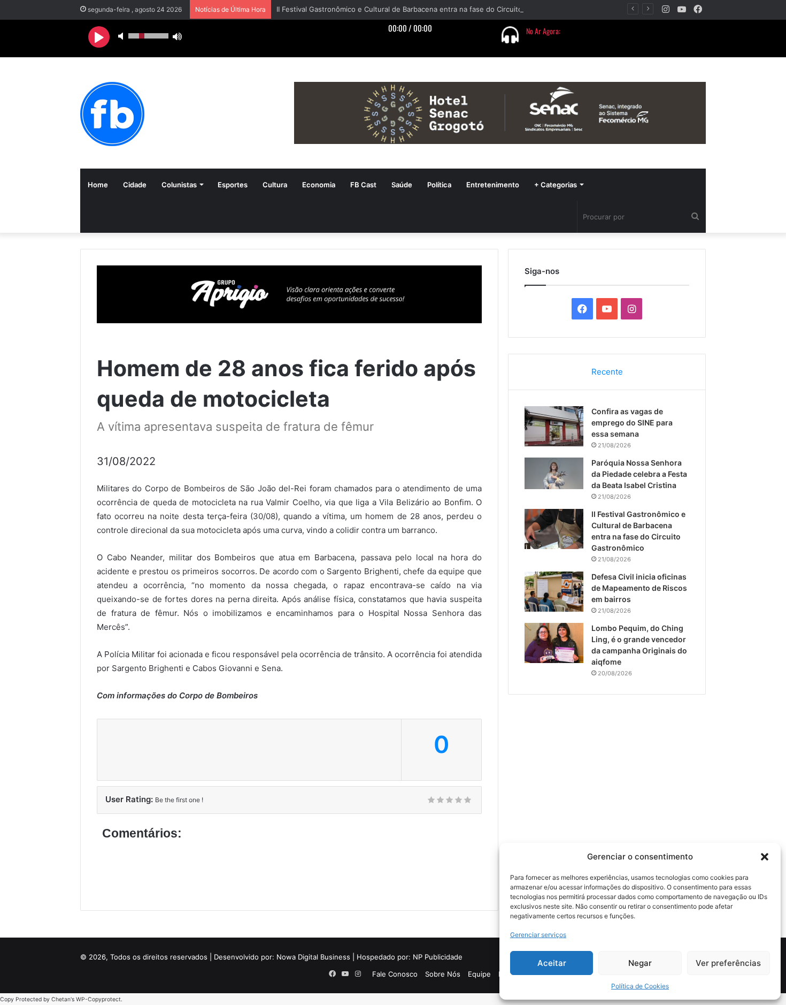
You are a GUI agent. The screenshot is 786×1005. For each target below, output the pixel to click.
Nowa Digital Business (313, 957)
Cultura (275, 184)
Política (439, 184)
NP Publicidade (438, 957)
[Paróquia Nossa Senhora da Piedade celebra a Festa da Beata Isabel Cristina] (554, 473)
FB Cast (363, 184)
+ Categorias (555, 184)
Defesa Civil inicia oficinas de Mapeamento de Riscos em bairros (639, 588)
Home (98, 184)
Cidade (135, 184)
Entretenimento (492, 184)
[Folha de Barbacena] (112, 114)
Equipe (479, 974)
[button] (764, 856)
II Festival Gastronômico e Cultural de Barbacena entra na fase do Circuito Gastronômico (423, 9)
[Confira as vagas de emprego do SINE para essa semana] (554, 426)
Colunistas (179, 184)
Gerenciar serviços (538, 935)
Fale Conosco (395, 974)
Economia (318, 184)
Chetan (61, 999)
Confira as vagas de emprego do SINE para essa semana (632, 422)
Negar (640, 963)
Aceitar (551, 963)
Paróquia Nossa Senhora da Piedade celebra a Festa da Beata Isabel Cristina (639, 474)
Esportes (233, 184)
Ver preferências (728, 963)
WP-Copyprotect (98, 999)
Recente (607, 372)
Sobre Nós (442, 974)
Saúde (401, 184)
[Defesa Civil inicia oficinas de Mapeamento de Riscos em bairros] (554, 592)
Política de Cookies (640, 986)
